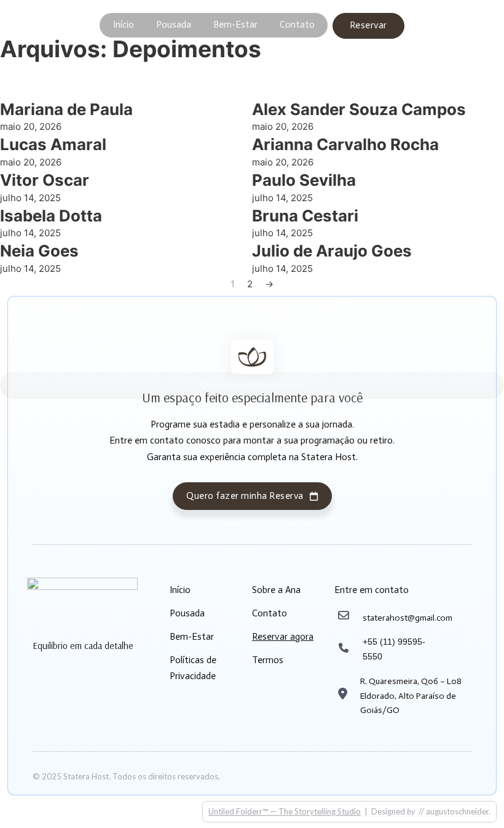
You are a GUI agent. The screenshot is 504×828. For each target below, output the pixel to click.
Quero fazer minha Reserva (245, 495)
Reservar (368, 25)
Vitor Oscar (44, 179)
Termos (267, 660)
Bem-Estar (235, 24)
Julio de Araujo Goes (332, 250)
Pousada (173, 24)
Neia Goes (39, 250)
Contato (297, 24)
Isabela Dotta (51, 215)
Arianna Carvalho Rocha (345, 144)
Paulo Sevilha (304, 179)
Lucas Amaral (53, 144)
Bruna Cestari (305, 215)
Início (123, 24)
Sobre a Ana (276, 589)
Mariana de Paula (66, 109)
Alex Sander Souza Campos (359, 109)
